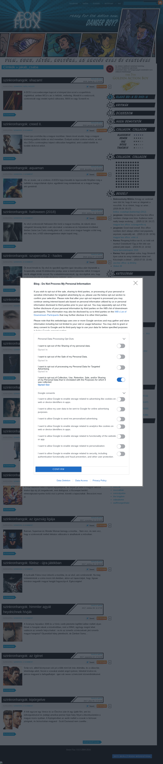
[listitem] (81, 339)
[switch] (121, 346)
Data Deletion (63, 480)
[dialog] (81, 382)
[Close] (137, 284)
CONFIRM (58, 469)
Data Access (81, 480)
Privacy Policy (99, 480)
